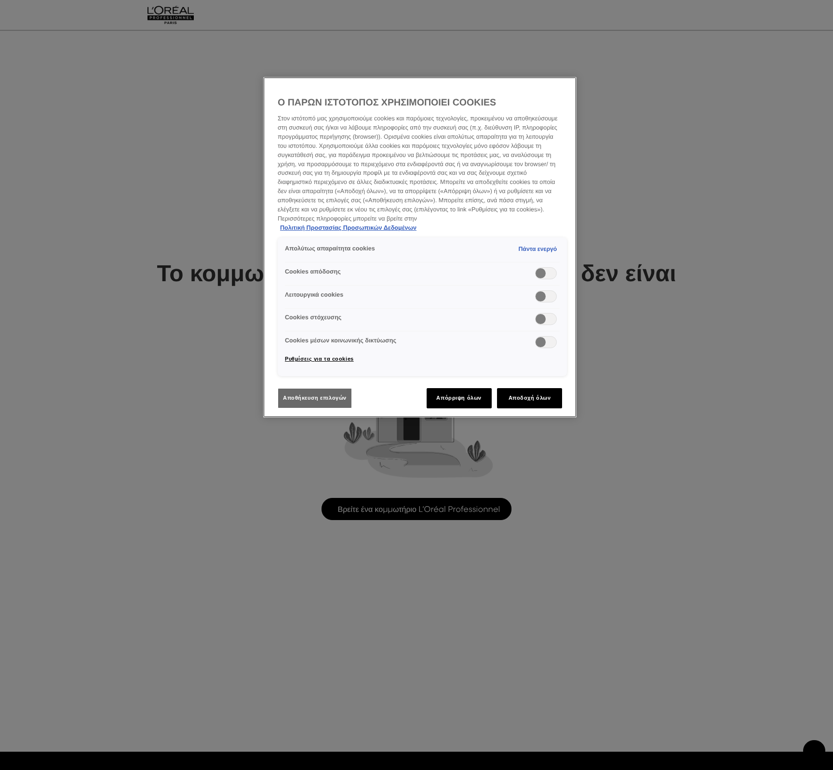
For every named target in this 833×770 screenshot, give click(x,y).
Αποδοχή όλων (530, 398)
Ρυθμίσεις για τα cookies (319, 359)
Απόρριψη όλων (458, 398)
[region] (420, 247)
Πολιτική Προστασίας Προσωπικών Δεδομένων (348, 227)
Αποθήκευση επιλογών (315, 398)
